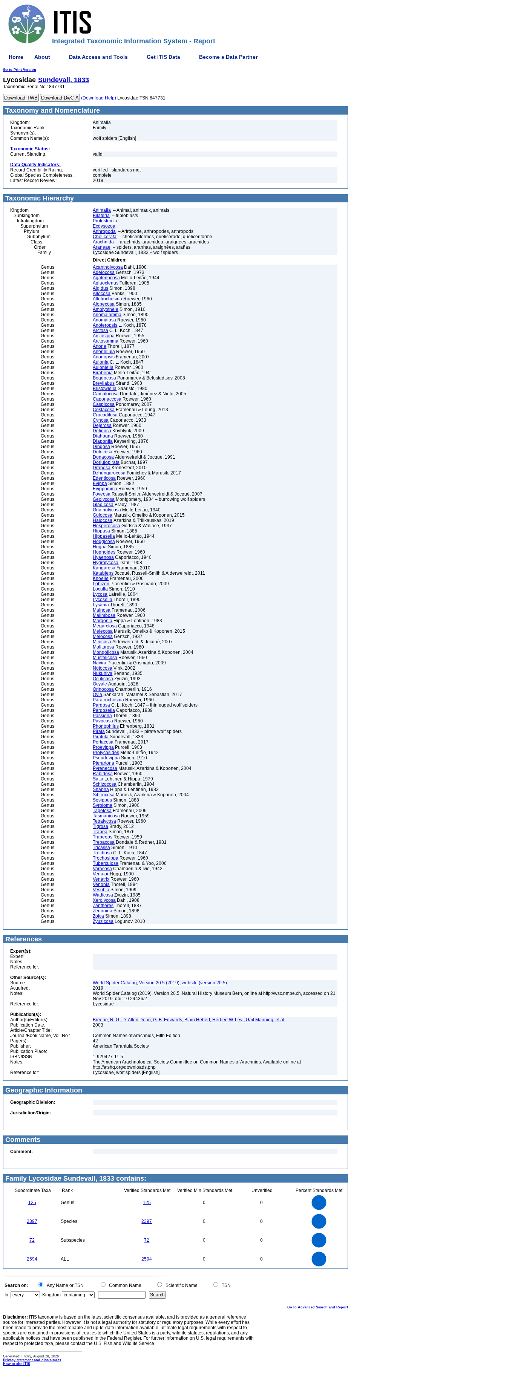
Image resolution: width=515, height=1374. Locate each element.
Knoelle (101, 578)
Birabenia (103, 372)
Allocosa (101, 293)
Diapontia (103, 441)
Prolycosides (106, 752)
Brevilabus (104, 383)
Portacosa (103, 742)
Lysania (101, 604)
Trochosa (102, 852)
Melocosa (103, 636)
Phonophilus (106, 726)
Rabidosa (103, 773)
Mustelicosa (105, 657)
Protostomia (105, 220)
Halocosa (102, 520)
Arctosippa (104, 335)
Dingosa (101, 446)
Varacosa (102, 868)
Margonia (102, 620)
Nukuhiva (102, 673)
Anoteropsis (105, 325)
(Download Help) (98, 98)
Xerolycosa (104, 900)
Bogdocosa (104, 378)
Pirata (99, 731)
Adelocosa (104, 272)
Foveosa (101, 494)
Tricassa (101, 847)
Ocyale (100, 684)
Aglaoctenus (105, 283)
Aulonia (101, 362)
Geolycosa (104, 499)
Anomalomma (107, 314)
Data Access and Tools (98, 57)
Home (16, 57)
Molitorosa (103, 647)
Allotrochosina (107, 298)
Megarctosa (105, 626)
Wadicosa (103, 895)
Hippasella (104, 536)
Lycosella (102, 599)
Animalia (102, 210)
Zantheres (103, 905)
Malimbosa (104, 615)
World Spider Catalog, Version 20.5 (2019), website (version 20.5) (160, 982)
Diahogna (103, 436)
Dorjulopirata (106, 462)
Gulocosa (102, 515)
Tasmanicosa (106, 816)
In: (7, 1294)
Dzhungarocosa (109, 473)
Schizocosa (104, 784)
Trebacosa (104, 842)
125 (32, 1202)
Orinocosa (103, 689)
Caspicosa (104, 404)
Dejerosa (102, 425)
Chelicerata (104, 236)
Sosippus (102, 800)
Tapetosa (102, 810)
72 (32, 1240)
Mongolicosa (106, 652)
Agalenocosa (106, 277)
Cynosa (101, 420)
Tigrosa (100, 826)
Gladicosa (103, 504)
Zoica (98, 916)
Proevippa (103, 747)
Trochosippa (105, 858)
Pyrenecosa (105, 768)
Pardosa (101, 705)
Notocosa (102, 668)
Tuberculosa (105, 863)
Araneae (101, 247)
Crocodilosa (105, 415)
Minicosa (102, 641)
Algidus (100, 288)
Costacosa (104, 409)
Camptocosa (106, 393)
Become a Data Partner (228, 57)
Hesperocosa (106, 525)
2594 (32, 1259)
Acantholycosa (108, 267)
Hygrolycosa (105, 562)
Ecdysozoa (104, 226)
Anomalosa (104, 320)
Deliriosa (102, 430)
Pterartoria (103, 763)
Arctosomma (105, 341)
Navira (99, 663)
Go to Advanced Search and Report (317, 1307)
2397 (32, 1221)
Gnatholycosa (107, 510)
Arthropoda (104, 231)
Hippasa (101, 531)
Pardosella (104, 710)
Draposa (101, 467)
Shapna (101, 789)
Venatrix (101, 879)
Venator (101, 874)
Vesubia (101, 889)
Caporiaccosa (107, 399)
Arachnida (103, 242)
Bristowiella (104, 388)
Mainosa (101, 610)
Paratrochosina (108, 699)
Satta (98, 779)
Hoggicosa (104, 541)
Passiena (102, 715)
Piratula (101, 736)
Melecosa (103, 631)
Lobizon (101, 583)
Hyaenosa (103, 557)
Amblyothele (105, 309)
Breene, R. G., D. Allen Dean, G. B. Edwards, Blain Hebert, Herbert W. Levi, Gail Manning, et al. (189, 1019)
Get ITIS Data (163, 57)
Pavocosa (103, 721)
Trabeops (102, 837)
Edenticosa (104, 478)
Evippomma (105, 488)
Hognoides (104, 552)
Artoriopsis (104, 357)
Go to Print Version (19, 70)
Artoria (99, 346)
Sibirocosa (104, 794)
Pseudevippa (106, 757)
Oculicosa (103, 678)
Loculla (100, 589)
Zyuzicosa (103, 921)
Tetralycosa (104, 821)
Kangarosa (104, 568)
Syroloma (102, 805)
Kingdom (51, 1294)
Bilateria (101, 215)
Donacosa (103, 457)
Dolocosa (102, 451)
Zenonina (102, 910)
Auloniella (103, 367)
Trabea (100, 831)
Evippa (100, 483)
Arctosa (100, 330)
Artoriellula (104, 351)
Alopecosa (104, 304)
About (42, 57)
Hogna (100, 546)
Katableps (103, 573)
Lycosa (100, 594)
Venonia (101, 884)
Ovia (97, 694)
